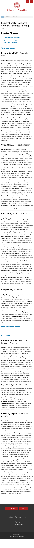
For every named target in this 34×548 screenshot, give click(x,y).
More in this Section (11, 17)
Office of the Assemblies (17, 10)
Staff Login (23, 509)
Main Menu (31, 1)
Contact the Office (11, 509)
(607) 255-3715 (19, 524)
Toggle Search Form (27, 1)
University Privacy (17, 534)
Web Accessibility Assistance (17, 536)
